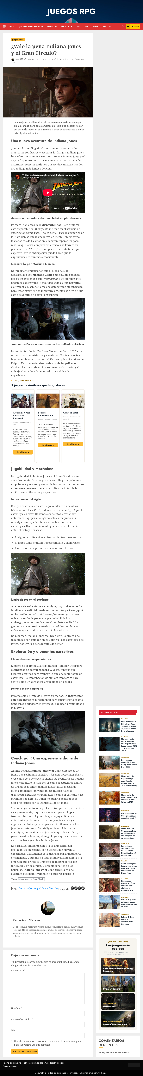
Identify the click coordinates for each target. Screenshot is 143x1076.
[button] (123, 26)
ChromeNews (86, 1072)
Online (51, 26)
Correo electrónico (22, 1019)
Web (13, 1030)
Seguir (135, 26)
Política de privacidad (33, 1062)
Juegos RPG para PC (30, 26)
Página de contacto (12, 1062)
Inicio (12, 26)
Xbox (95, 26)
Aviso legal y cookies (54, 1062)
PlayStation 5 (39, 241)
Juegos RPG (71, 11)
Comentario (18, 970)
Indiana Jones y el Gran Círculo (31, 879)
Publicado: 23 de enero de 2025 (40, 59)
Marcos (19, 59)
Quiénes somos (10, 1066)
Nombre (16, 1008)
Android (65, 26)
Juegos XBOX (18, 39)
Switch (107, 26)
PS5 (78, 26)
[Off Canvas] (4, 26)
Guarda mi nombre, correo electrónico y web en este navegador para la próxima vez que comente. (48, 1043)
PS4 (86, 26)
